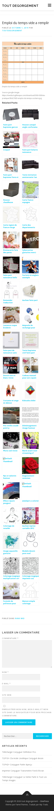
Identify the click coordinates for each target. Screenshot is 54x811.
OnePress (44, 801)
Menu (49, 5)
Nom (5, 672)
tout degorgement (20, 5)
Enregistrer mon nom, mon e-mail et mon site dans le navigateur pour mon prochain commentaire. (27, 712)
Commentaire (10, 638)
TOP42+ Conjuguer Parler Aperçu (17, 764)
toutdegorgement (12, 30)
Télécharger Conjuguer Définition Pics (19, 752)
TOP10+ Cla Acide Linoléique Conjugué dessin (22, 758)
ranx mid (20, 618)
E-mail (6, 683)
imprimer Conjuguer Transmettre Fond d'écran (23, 770)
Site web (6, 695)
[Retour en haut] (27, 795)
